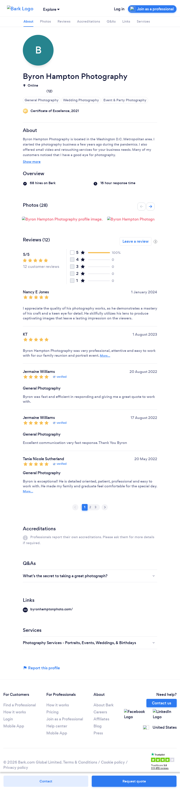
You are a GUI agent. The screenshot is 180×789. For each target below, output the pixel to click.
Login (8, 719)
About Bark (103, 705)
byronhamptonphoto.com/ (51, 609)
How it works (14, 712)
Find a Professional (19, 705)
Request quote (134, 781)
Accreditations (88, 21)
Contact (46, 781)
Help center (56, 726)
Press (98, 733)
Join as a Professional (64, 719)
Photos (45, 21)
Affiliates (101, 719)
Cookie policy (113, 762)
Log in (119, 9)
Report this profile (43, 668)
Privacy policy (15, 767)
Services (143, 21)
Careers (100, 712)
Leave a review (135, 241)
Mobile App (13, 726)
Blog (98, 726)
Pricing (52, 712)
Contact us (161, 703)
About (28, 21)
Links (126, 21)
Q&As (111, 21)
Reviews (64, 21)
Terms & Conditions (80, 762)
